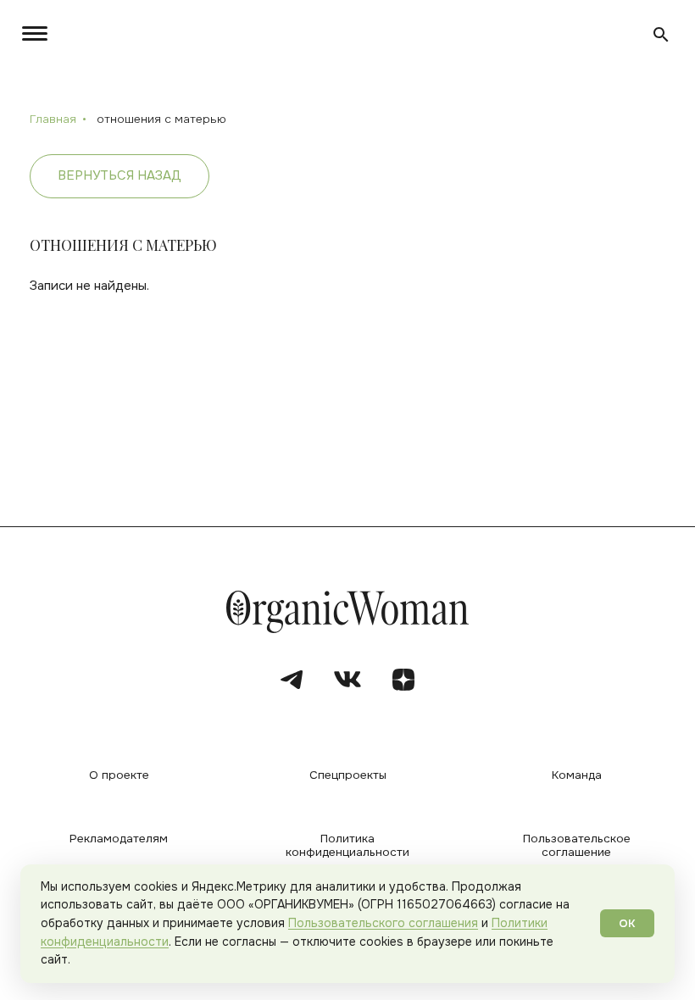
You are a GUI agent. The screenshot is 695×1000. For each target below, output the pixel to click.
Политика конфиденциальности (347, 845)
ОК (627, 923)
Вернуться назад (119, 175)
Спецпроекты (347, 775)
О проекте (119, 775)
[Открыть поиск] (661, 35)
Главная (53, 119)
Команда (577, 775)
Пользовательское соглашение (577, 845)
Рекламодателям (119, 839)
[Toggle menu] (32, 33)
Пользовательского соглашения (383, 923)
